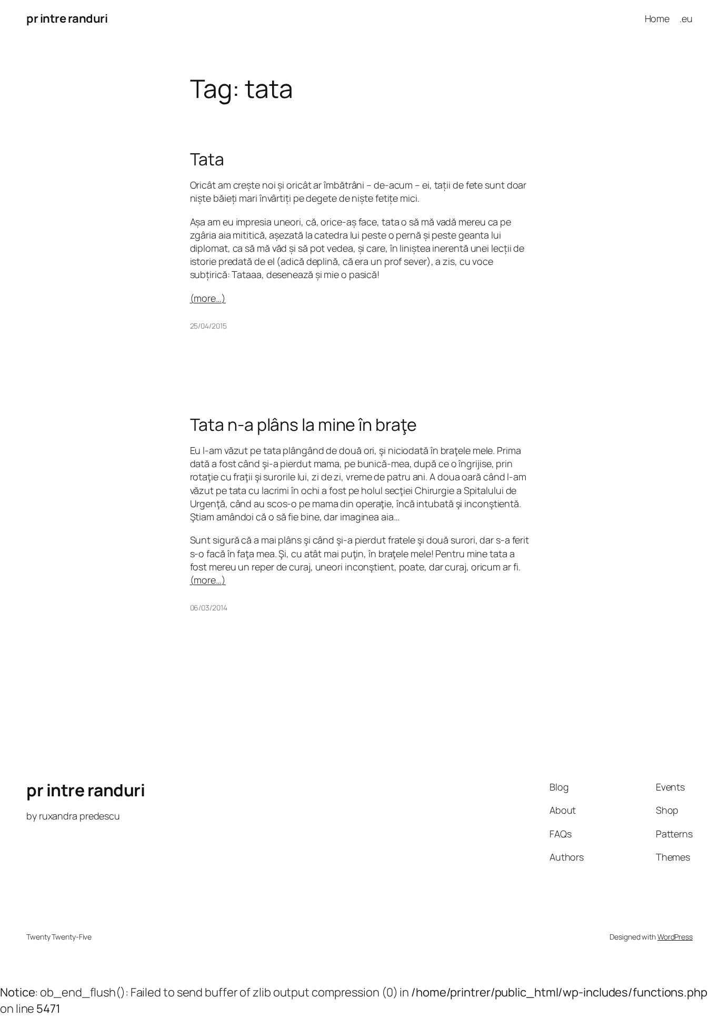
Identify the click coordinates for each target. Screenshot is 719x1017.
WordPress (675, 937)
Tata (207, 159)
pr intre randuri (66, 18)
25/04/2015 (208, 326)
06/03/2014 (208, 608)
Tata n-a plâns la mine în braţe (303, 424)
